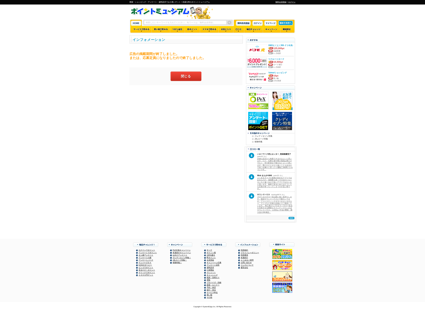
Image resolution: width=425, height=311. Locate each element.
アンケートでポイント (148, 253)
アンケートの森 (145, 258)
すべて (209, 250)
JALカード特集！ (180, 260)
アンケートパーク (146, 260)
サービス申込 (212, 292)
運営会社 (244, 268)
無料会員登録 (280, 2)
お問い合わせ (246, 263)
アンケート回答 (213, 265)
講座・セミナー (213, 285)
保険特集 (258, 142)
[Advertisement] (185, 111)
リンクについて (247, 265)
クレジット (211, 272)
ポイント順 (211, 253)
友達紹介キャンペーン (182, 253)
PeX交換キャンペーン (182, 250)
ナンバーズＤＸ (145, 263)
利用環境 (244, 255)
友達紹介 (244, 258)
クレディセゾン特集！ (182, 258)
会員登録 (210, 260)
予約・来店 (211, 287)
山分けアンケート (180, 255)
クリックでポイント (147, 272)
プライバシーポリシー (250, 253)
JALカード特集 (261, 139)
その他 (209, 297)
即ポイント (211, 258)
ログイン (292, 2)
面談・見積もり (213, 277)
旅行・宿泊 (211, 290)
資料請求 (210, 268)
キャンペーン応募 (214, 263)
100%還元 (211, 255)
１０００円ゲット (146, 275)
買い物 (209, 295)
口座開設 (210, 270)
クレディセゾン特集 (263, 136)
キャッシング (212, 275)
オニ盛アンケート (146, 255)
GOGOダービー (145, 265)
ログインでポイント (147, 250)
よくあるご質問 (247, 260)
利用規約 (244, 250)
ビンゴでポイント (146, 268)
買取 (208, 280)
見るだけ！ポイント (147, 270)
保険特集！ (177, 263)
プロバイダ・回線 (214, 282)
